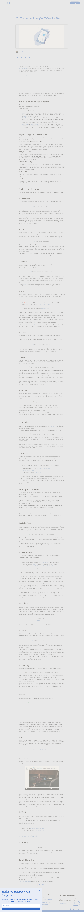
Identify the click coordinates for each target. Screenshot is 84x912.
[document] (42, 456)
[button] (40, 890)
